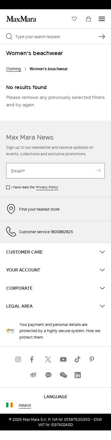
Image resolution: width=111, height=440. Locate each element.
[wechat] (63, 375)
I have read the (34, 187)
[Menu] (102, 19)
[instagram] (18, 359)
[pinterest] (92, 359)
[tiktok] (78, 359)
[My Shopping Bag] (88, 19)
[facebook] (33, 359)
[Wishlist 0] (74, 19)
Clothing (13, 68)
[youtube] (63, 359)
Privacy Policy (47, 187)
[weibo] (33, 375)
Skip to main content (23, 3)
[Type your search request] (102, 36)
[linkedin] (78, 375)
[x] (48, 359)
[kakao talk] (48, 375)
